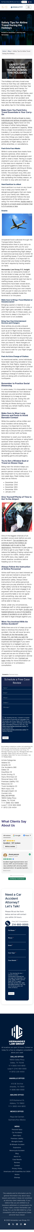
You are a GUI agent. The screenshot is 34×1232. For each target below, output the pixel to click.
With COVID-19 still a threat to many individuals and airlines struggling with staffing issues (16, 120)
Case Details (12, 960)
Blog (9, 51)
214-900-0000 (20, 924)
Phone (11, 938)
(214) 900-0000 (14, 805)
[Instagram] (21, 1224)
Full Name (12, 930)
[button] (17, 835)
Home (4, 51)
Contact (17, 1165)
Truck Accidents (7, 786)
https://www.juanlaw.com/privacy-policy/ (14, 726)
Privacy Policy (8, 756)
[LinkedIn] (17, 1224)
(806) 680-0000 (17, 1090)
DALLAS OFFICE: (8, 796)
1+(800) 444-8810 (17, 1066)
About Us (17, 1156)
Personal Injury (13, 674)
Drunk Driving (6, 774)
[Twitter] (13, 1224)
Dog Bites (5, 772)
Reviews (17, 1162)
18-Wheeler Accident (17, 1144)
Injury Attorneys (7, 777)
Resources (5, 784)
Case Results (17, 1159)
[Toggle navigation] (28, 7)
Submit (5, 738)
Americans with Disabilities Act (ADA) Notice (17, 1173)
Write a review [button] (10, 846)
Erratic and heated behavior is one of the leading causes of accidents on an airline (17, 612)
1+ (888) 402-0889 (11, 803)
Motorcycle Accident (17, 1150)
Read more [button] (26, 871)
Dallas (3, 770)
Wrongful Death (7, 791)
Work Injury (5, 789)
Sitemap (17, 1177)
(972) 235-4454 (17, 1072)
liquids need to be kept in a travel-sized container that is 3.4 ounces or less (17, 203)
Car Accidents (7, 767)
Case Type (12, 953)
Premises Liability (8, 781)
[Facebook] (9, 1224)
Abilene (4, 763)
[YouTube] (25, 1224)
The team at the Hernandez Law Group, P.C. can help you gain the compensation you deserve (14, 637)
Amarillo (4, 765)
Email (10, 945)
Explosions (17, 1147)
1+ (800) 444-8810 (18, 1106)
